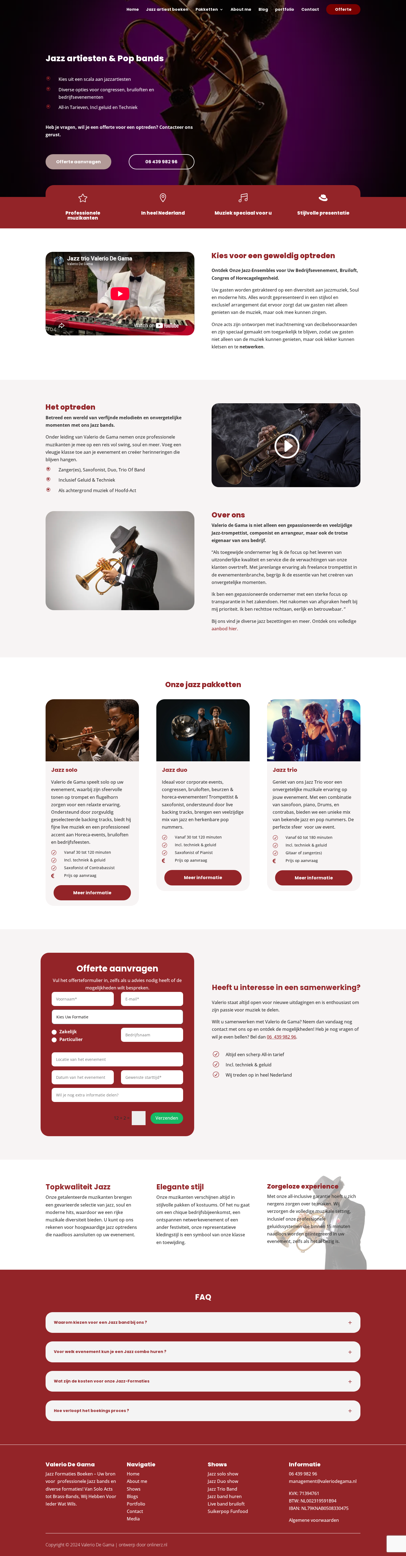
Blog (263, 9)
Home (132, 9)
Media (134, 1519)
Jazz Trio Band (222, 1489)
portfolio (284, 9)
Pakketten (207, 9)
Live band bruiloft (226, 1504)
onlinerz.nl (157, 1545)
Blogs (132, 1496)
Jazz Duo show (223, 1481)
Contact (310, 9)
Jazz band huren (225, 1496)
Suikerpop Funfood (228, 1511)
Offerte (343, 9)
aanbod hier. (225, 629)
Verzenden (166, 1118)
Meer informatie (92, 893)
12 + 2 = (122, 1118)
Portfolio (136, 1504)
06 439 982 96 (161, 162)
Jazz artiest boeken (167, 9)
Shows (134, 1489)
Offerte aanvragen (78, 162)
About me (241, 9)
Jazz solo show (223, 1474)
